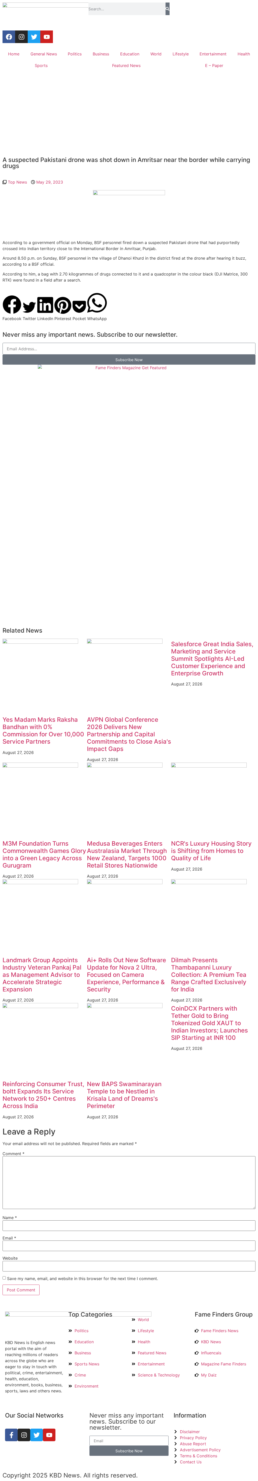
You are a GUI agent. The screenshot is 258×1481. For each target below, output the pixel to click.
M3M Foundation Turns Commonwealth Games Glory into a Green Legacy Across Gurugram (44, 854)
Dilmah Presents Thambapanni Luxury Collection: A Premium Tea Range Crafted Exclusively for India (208, 974)
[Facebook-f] (11, 1435)
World (156, 53)
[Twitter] (34, 36)
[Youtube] (46, 36)
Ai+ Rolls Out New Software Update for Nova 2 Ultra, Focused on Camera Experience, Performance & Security (126, 974)
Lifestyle (181, 53)
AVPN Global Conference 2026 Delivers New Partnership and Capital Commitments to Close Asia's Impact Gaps (129, 734)
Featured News (126, 65)
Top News (17, 182)
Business (101, 53)
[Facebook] (9, 36)
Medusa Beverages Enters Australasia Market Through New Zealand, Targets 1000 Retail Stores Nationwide (127, 854)
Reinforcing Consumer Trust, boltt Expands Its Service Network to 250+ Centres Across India (43, 1094)
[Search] (167, 9)
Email (9, 1238)
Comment (13, 1154)
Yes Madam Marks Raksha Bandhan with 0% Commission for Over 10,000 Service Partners (43, 730)
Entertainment (213, 53)
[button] (12, 308)
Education (129, 53)
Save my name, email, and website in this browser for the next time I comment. (82, 1279)
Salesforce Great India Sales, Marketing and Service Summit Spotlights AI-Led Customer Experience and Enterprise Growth (212, 658)
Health (244, 53)
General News (43, 53)
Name (10, 1218)
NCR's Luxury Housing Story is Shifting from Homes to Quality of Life (211, 851)
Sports (41, 65)
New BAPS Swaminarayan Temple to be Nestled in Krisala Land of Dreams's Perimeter (124, 1094)
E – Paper (214, 65)
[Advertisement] (129, 114)
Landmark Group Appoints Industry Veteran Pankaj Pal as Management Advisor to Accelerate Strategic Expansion (42, 974)
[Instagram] (21, 36)
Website (10, 1258)
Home (13, 53)
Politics (75, 53)
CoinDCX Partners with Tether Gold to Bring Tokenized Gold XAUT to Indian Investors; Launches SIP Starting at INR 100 (209, 1023)
